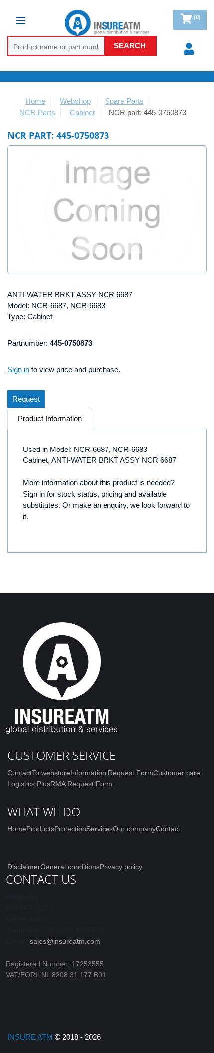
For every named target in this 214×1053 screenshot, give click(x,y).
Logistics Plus (28, 784)
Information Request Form (111, 773)
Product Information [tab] (50, 418)
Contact (19, 773)
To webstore (51, 773)
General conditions (70, 867)
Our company (134, 829)
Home (16, 829)
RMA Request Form (81, 784)
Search (130, 45)
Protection (70, 829)
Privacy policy (121, 867)
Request (26, 399)
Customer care (176, 773)
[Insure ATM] (107, 23)
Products (40, 829)
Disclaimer (23, 867)
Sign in (18, 369)
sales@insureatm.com (65, 941)
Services (99, 829)
